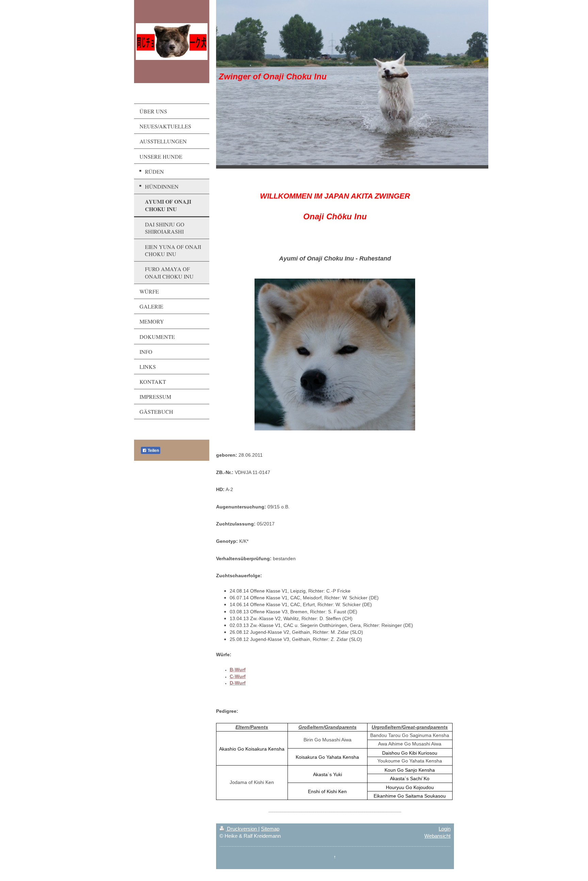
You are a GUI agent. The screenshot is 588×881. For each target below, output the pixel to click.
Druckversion (242, 829)
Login (445, 829)
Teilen (153, 450)
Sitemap (270, 829)
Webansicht (437, 836)
